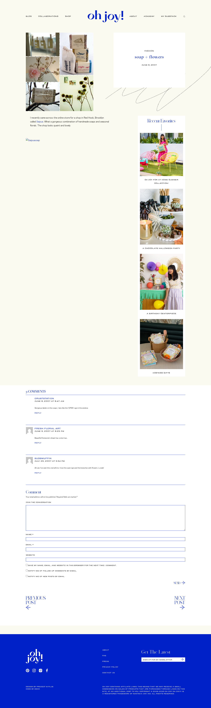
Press (105, 661)
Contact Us (108, 673)
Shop (68, 16)
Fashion (149, 51)
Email (30, 545)
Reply (38, 413)
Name (29, 534)
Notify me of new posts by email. (46, 576)
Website (30, 555)
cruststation (44, 398)
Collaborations (48, 16)
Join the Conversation (38, 502)
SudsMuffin (43, 458)
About (133, 16)
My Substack (169, 16)
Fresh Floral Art (48, 428)
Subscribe (182, 659)
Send (177, 582)
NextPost (180, 600)
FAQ (104, 655)
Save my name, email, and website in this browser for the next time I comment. (72, 565)
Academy (149, 16)
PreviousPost (36, 600)
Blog (29, 16)
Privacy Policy (110, 667)
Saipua (39, 121)
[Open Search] (184, 16)
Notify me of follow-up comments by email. (52, 571)
